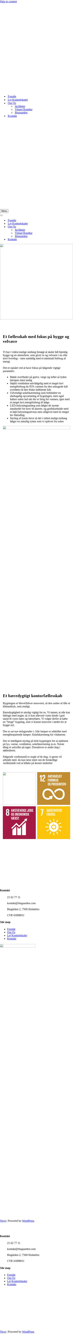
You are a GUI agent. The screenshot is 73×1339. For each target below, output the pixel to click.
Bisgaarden (21, 112)
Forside (12, 96)
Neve (3, 1220)
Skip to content (8, 1)
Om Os (11, 932)
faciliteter (20, 106)
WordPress (28, 1220)
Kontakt (12, 115)
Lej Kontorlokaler (18, 99)
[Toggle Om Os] (62, 226)
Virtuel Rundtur (23, 109)
